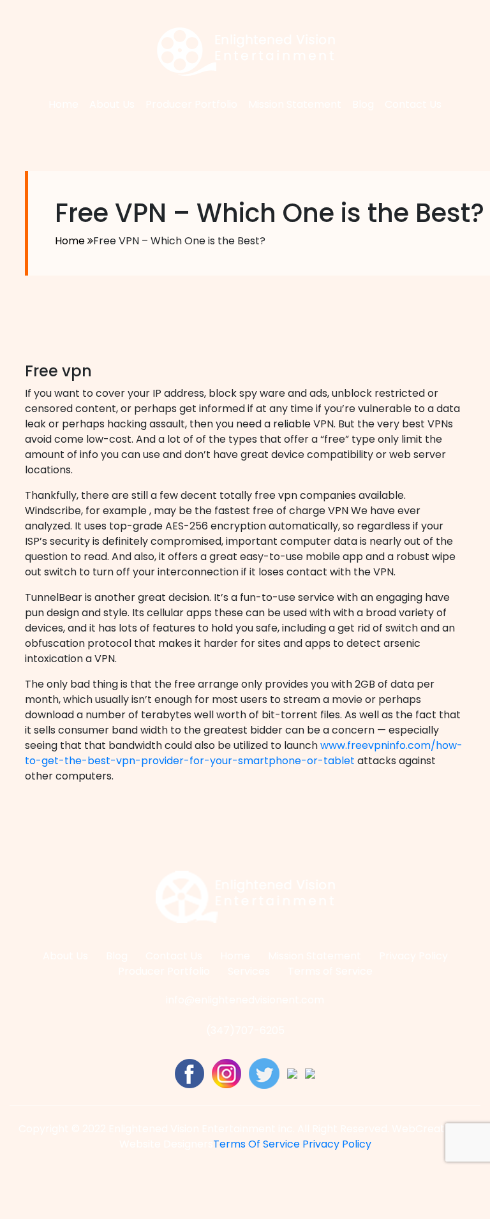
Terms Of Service (256, 1144)
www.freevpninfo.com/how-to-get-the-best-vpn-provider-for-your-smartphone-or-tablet (244, 753)
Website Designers (166, 1144)
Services (249, 971)
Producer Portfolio (191, 104)
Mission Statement (294, 104)
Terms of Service (330, 971)
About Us (112, 104)
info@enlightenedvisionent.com (245, 1000)
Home (63, 104)
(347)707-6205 (245, 1030)
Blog (363, 104)
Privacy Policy (413, 956)
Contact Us (413, 104)
